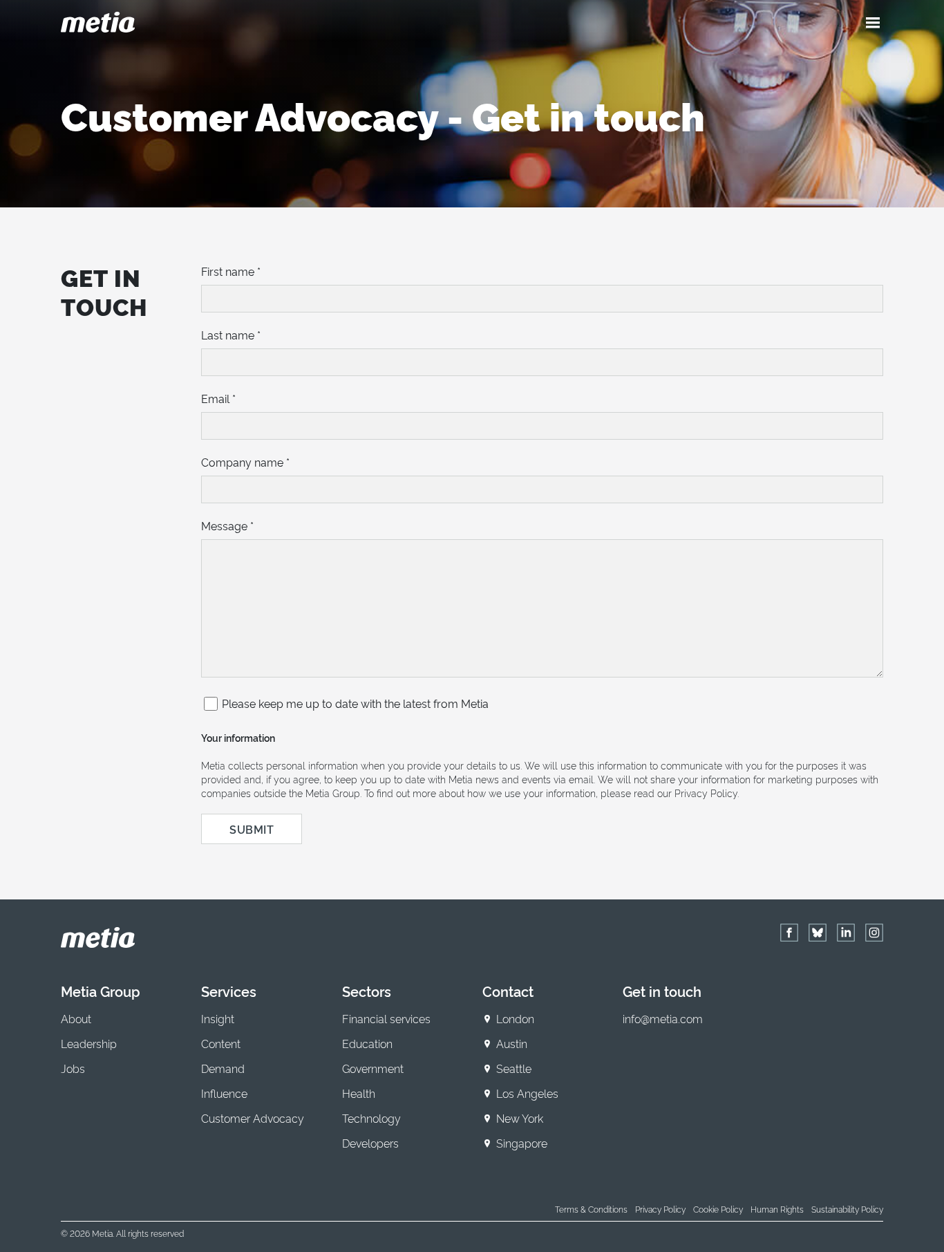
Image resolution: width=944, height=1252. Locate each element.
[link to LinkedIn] (846, 933)
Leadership (89, 1043)
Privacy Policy (660, 1209)
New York (519, 1117)
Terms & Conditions (591, 1209)
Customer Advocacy (252, 1117)
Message (227, 525)
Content (220, 1043)
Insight (217, 1018)
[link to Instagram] (874, 933)
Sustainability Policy (847, 1209)
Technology (371, 1117)
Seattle (513, 1068)
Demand (223, 1068)
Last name (231, 334)
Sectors (366, 990)
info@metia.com (663, 1018)
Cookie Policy (718, 1209)
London (515, 1018)
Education (367, 1043)
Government (373, 1068)
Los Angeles (527, 1093)
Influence (224, 1093)
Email (218, 398)
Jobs (73, 1068)
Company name (245, 461)
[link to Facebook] (789, 933)
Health (358, 1093)
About (76, 1018)
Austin (511, 1043)
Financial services (386, 1018)
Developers (370, 1142)
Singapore (521, 1142)
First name (231, 271)
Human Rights (777, 1209)
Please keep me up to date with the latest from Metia (355, 703)
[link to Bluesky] (818, 933)
